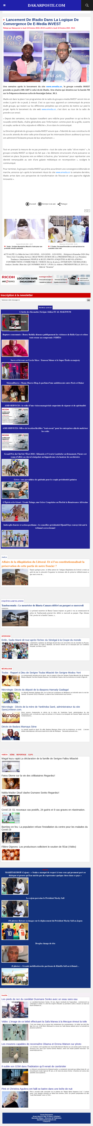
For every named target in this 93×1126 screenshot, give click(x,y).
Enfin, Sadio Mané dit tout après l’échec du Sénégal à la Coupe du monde (41, 640)
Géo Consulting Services (21, 256)
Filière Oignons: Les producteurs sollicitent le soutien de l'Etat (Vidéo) (39, 846)
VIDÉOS (42, 262)
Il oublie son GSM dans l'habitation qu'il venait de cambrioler (34, 1066)
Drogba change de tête (45, 943)
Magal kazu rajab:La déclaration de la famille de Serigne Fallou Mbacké (40, 758)
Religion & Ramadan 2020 (74, 254)
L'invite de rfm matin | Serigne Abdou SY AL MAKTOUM (45, 311)
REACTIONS (38, 256)
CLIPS (30, 755)
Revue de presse (53, 262)
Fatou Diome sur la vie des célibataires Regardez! (28, 775)
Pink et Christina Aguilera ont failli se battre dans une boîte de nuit (37, 1088)
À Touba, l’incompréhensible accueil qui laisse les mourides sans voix (66, 247)
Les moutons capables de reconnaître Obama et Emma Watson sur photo (41, 1044)
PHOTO (50, 259)
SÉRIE (12, 755)
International (25, 259)
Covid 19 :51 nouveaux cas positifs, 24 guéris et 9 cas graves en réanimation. (43, 809)
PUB (51, 264)
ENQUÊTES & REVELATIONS (68, 259)
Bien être (23, 264)
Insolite (15, 264)
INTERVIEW (66, 262)
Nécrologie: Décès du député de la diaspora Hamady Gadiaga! (35, 689)
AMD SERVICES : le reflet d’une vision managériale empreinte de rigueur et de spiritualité (45, 405)
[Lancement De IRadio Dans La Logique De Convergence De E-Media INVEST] (46, 31)
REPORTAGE (21, 755)
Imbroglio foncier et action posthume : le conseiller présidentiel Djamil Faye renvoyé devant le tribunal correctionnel (45, 526)
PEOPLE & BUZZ (38, 259)
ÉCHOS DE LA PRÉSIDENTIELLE (59, 256)
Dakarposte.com (46, 5)
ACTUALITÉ (9, 254)
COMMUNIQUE (31, 262)
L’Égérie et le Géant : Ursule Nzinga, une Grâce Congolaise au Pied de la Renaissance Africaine (45, 502)
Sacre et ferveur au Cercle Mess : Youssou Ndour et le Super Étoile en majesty (45, 360)
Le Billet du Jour (22, 254)
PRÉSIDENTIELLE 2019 (74, 264)
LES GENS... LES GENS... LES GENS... (46, 254)
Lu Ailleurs (58, 264)
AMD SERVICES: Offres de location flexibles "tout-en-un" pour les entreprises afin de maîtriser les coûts (45, 430)
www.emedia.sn (54, 86)
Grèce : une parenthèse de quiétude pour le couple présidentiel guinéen (45, 479)
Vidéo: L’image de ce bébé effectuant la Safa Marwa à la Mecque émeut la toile (44, 1021)
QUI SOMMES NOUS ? (37, 264)
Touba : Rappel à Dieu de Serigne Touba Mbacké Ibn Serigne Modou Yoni (41, 672)
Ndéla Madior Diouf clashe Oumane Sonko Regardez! (30, 792)
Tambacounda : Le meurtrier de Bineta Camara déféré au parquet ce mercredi (43, 605)
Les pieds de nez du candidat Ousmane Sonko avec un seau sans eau (40, 999)
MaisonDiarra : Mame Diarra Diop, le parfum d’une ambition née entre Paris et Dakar (45, 382)
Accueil (32, 203)
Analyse (8, 264)
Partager (63, 203)
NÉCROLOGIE (79, 262)
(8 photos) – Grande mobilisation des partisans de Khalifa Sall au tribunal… (45, 966)
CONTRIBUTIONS (14, 262)
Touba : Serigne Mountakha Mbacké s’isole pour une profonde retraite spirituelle (23, 247)
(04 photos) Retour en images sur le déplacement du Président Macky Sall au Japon (45, 920)
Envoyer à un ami (48, 203)
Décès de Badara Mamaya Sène (19, 726)
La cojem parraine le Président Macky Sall (45, 898)
